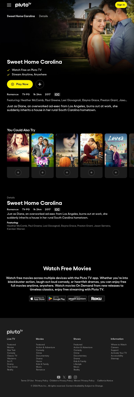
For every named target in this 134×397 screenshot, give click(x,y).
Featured (11, 345)
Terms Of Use (27, 381)
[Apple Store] (37, 298)
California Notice (105, 381)
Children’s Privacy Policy (61, 381)
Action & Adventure (45, 347)
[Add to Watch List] (40, 84)
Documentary (42, 356)
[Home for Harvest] (91, 155)
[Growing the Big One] (67, 155)
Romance (40, 370)
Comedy (11, 353)
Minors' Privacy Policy (84, 381)
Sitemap (115, 358)
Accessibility (117, 356)
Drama (10, 364)
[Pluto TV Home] (23, 5)
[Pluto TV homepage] (15, 332)
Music (39, 367)
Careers (115, 347)
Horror (39, 361)
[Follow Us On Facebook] (70, 377)
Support (114, 350)
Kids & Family (42, 364)
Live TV (11, 339)
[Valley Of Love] (42, 155)
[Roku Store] (96, 298)
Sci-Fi (9, 361)
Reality (10, 370)
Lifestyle (77, 364)
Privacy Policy (41, 381)
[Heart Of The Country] (18, 155)
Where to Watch (119, 345)
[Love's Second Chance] (116, 155)
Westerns (11, 358)
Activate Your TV (119, 353)
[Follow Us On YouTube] (58, 377)
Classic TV (12, 356)
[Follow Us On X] (64, 377)
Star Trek (11, 350)
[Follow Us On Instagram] (75, 377)
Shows (77, 339)
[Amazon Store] (77, 298)
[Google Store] (56, 298)
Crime (39, 353)
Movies (10, 347)
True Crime (12, 367)
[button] (9, 4)
